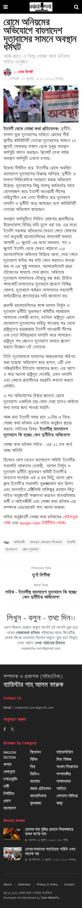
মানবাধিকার (38, 796)
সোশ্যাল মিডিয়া (67, 796)
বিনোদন (35, 752)
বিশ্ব (32, 766)
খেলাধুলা (9, 771)
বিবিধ (34, 759)
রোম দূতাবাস (31, 549)
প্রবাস (7, 801)
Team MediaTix (50, 897)
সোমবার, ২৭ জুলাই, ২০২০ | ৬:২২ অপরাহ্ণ (36, 79)
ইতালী (71, 542)
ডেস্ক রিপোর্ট (25, 72)
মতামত (35, 781)
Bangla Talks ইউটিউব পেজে (42, 523)
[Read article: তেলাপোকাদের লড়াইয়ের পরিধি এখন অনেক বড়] (12, 853)
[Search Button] (76, 7)
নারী (6, 786)
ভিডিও (34, 774)
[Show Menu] (5, 7)
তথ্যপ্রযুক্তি (10, 779)
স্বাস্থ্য (59, 803)
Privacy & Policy (47, 884)
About (7, 884)
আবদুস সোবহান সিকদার (46, 542)
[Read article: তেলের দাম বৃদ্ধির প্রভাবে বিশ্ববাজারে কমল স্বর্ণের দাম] (12, 833)
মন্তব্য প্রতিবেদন (40, 788)
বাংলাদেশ (11, 549)
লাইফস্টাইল (64, 752)
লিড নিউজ (64, 759)
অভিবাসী (19, 542)
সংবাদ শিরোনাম (67, 766)
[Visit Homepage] (41, 6)
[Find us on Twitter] (12, 729)
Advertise (24, 884)
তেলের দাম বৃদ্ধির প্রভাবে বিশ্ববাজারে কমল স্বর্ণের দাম (49, 831)
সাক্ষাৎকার (63, 781)
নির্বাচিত (8, 793)
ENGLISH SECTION (9, 755)
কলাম (7, 764)
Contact (69, 884)
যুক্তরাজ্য (35, 803)
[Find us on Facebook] (4, 729)
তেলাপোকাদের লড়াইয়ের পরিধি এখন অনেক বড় (50, 851)
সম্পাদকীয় (63, 774)
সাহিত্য (61, 788)
